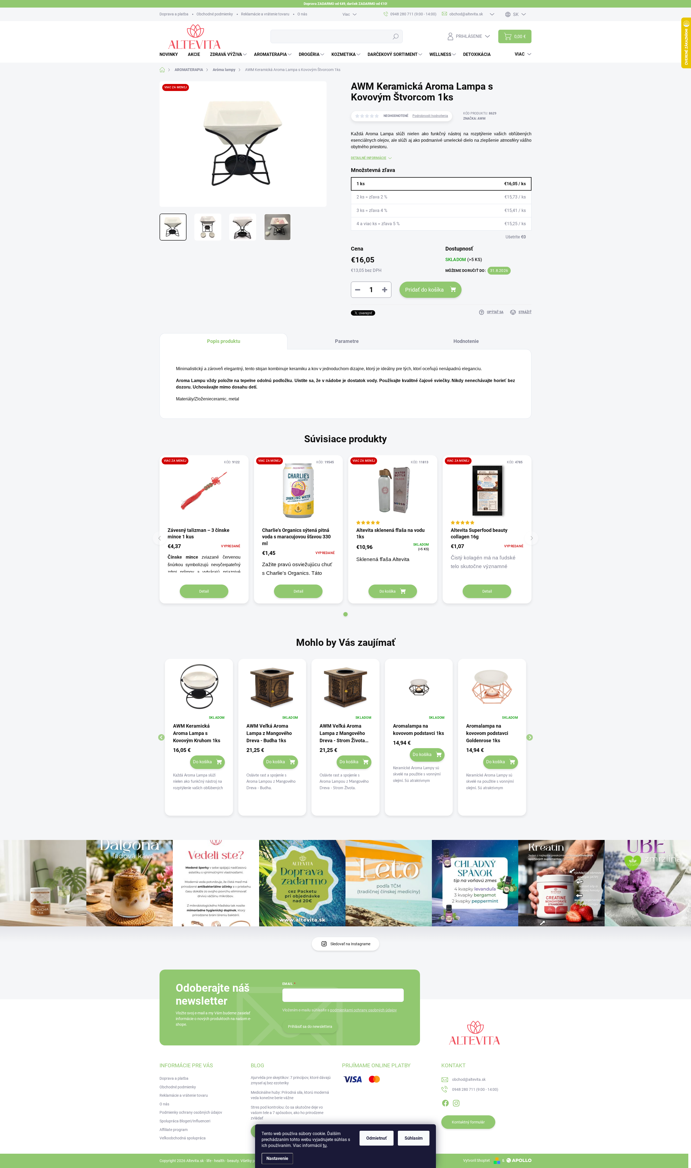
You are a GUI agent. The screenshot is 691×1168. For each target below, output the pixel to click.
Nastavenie (277, 1158)
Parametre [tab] (347, 341)
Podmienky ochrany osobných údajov (191, 1112)
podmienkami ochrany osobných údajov (363, 1010)
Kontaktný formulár (468, 1122)
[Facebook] (445, 1102)
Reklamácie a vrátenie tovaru (265, 14)
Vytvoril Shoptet (476, 1160)
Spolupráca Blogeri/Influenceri (185, 1121)
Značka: (474, 118)
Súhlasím (414, 1138)
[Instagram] (456, 1102)
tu (325, 1145)
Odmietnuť (376, 1138)
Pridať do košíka (424, 289)
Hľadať (396, 36)
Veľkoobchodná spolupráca (183, 1138)
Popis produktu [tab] (223, 341)
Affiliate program (174, 1130)
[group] (199, 737)
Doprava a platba (174, 14)
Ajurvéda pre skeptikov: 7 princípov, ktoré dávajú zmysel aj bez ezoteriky (291, 1080)
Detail (204, 591)
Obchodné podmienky (215, 14)
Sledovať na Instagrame (350, 944)
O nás (302, 14)
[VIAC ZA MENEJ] (204, 490)
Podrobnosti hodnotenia (430, 116)
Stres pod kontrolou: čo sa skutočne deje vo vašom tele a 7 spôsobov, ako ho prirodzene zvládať (287, 1112)
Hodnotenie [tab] (466, 341)
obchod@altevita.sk (469, 1079)
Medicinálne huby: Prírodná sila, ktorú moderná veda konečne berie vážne (290, 1095)
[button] (345, 614)
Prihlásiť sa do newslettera (310, 1026)
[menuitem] (171, 54)
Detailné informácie (368, 158)
